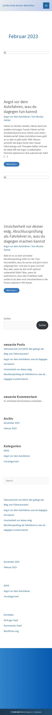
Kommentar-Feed (13, 625)
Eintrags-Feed (11, 620)
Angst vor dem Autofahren (17, 116)
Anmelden (9, 615)
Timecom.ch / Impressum (33, 712)
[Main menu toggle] (46, 5)
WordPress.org (11, 631)
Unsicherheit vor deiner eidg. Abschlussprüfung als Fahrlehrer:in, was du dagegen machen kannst (24, 234)
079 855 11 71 (9, 687)
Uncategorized (11, 461)
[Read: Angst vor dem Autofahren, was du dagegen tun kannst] (26, 73)
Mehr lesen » (11, 165)
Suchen (7, 318)
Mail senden (9, 692)
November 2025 (11, 423)
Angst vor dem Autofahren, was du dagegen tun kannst (20, 107)
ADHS (6, 450)
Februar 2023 (10, 428)
